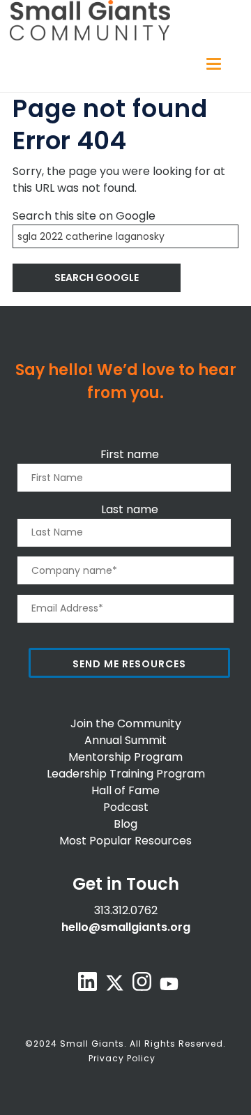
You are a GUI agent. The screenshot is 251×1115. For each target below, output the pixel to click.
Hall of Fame (125, 790)
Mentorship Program (125, 757)
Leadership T (81, 774)
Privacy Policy (122, 1058)
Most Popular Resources (125, 841)
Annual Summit (125, 740)
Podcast (126, 807)
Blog (125, 824)
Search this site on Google (84, 216)
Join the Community (125, 723)
